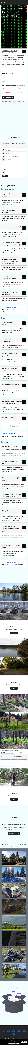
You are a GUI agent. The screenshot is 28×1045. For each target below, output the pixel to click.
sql (11, 50)
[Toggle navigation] (25, 2)
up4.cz (21, 1038)
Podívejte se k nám (14, 833)
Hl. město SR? (5, 169)
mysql (15, 50)
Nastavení (17, 1043)
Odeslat (5, 176)
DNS (15, 1038)
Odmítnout (10, 1043)
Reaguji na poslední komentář (13, 156)
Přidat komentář (9, 97)
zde (19, 1041)
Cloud (5, 2)
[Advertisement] (14, 119)
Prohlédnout (14, 633)
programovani (6, 50)
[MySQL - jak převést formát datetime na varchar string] (14, 26)
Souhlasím (23, 1041)
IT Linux (22, 101)
